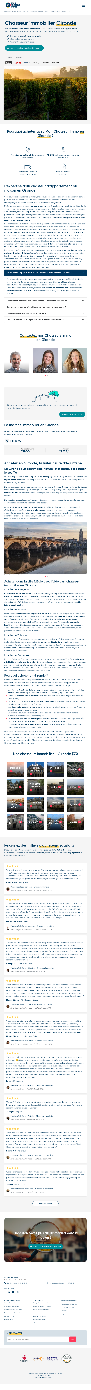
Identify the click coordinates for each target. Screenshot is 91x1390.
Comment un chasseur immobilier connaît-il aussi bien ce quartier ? (37, 301)
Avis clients (36, 1323)
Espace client (8, 1319)
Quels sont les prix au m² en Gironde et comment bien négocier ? (36, 307)
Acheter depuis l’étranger (13, 1309)
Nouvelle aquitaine (34, 11)
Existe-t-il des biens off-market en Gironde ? (27, 313)
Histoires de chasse (39, 1319)
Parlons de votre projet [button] (72, 414)
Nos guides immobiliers (69, 1304)
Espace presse (38, 1313)
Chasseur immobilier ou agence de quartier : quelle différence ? (36, 320)
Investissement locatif (11, 1306)
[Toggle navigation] (83, 5)
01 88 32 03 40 (22, 1283)
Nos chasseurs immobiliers (13, 1313)
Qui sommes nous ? (39, 1316)
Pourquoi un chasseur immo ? (42, 1303)
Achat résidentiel (10, 1303)
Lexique (64, 1311)
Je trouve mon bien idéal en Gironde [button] (23, 48)
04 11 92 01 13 (70, 1283)
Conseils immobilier (68, 1307)
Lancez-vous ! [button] (45, 1203)
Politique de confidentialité (44, 1377)
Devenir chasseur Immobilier (42, 1306)
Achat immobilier (18, 11)
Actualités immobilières (69, 1301)
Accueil (7, 11)
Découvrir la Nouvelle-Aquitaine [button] (47, 1246)
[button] (45, 375)
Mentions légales (44, 1375)
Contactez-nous (9, 1316)
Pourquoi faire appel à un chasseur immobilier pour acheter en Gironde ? (40, 273)
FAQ (62, 1314)
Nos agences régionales (41, 1309)
